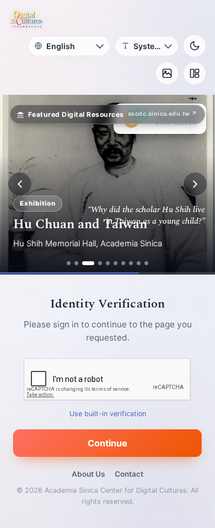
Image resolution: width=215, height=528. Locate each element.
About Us (88, 474)
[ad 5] (108, 263)
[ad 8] (131, 263)
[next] (195, 184)
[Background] (167, 73)
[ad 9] (139, 263)
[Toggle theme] (194, 45)
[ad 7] (123, 263)
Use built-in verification (107, 413)
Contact (129, 474)
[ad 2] (76, 263)
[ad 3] (88, 263)
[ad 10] (146, 263)
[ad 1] (69, 263)
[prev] (20, 184)
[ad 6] (115, 263)
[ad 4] (100, 263)
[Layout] (194, 73)
